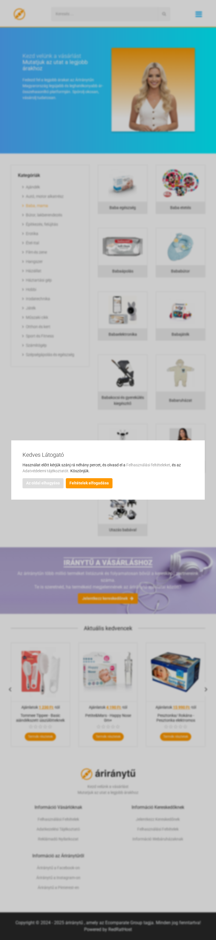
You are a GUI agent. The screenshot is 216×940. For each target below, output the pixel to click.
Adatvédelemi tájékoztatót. (46, 471)
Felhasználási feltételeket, (149, 465)
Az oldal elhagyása (43, 483)
